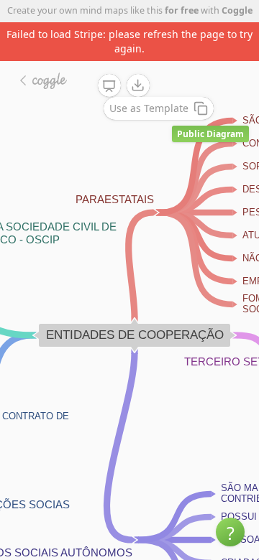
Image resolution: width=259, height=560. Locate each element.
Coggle (237, 10)
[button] (230, 532)
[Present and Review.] (109, 86)
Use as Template (148, 108)
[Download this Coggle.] (138, 85)
